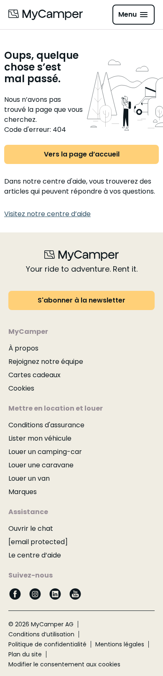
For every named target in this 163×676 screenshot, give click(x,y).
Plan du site (25, 654)
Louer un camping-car (45, 452)
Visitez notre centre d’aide (47, 214)
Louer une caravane (41, 465)
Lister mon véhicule (39, 438)
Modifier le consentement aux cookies (64, 664)
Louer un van (29, 478)
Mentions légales (119, 644)
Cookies (21, 388)
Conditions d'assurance (46, 425)
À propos (23, 348)
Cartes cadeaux (34, 375)
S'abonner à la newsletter (81, 300)
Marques (22, 492)
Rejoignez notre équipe (45, 361)
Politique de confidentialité (47, 644)
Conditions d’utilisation (41, 634)
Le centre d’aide (34, 555)
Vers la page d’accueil (82, 154)
